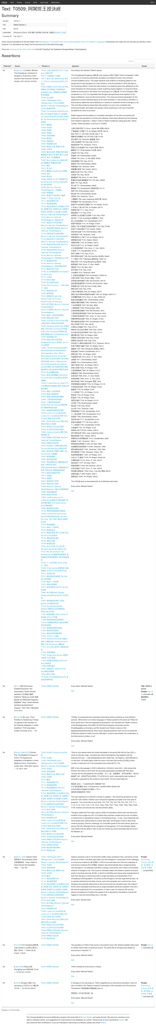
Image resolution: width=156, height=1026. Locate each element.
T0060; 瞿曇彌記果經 (49, 143)
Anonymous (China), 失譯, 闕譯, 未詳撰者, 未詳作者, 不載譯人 (147, 865)
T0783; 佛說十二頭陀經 (50, 581)
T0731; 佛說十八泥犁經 (50, 527)
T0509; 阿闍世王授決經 (50, 443)
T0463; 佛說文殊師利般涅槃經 (52, 396)
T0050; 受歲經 (46, 130)
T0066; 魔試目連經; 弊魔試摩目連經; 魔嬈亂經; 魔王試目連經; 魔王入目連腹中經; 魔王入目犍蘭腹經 (54, 155)
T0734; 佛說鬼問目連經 (50, 538)
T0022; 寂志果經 (47, 97)
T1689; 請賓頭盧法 (48, 666)
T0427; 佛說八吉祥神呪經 (50, 391)
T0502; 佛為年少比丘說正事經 (52, 426)
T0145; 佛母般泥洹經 (49, 260)
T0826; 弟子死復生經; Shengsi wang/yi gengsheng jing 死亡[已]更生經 (55, 595)
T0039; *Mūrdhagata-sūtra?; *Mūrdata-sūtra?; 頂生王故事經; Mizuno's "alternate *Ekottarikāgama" (55, 103)
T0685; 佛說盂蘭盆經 (49, 492)
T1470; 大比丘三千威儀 (50, 636)
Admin (152, 2)
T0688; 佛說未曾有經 (49, 494)
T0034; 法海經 (46, 758)
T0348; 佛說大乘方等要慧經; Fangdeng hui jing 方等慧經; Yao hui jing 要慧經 (54, 342)
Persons (19, 2)
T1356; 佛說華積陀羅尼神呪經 (52, 619)
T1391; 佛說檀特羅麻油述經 (51, 628)
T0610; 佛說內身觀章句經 (50, 473)
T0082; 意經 (45, 173)
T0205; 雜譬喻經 (47, 293)
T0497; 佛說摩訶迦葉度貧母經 (52, 410)
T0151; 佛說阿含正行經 (50, 269)
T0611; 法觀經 (46, 475)
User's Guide (44, 2)
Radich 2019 (19, 70)
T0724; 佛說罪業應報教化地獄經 (53, 511)
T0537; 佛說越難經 (48, 456)
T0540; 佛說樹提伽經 (49, 459)
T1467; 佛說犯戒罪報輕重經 (51, 633)
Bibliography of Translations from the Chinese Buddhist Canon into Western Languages (72, 41)
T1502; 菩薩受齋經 (48, 652)
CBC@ (4, 2)
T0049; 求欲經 (46, 127)
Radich (121, 1020)
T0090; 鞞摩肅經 (47, 192)
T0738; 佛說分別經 (48, 541)
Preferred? (7, 66)
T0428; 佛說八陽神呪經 (50, 394)
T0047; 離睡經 (46, 124)
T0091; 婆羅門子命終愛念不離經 (53, 195)
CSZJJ (17, 983)
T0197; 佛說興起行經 (49, 290)
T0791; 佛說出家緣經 (49, 584)
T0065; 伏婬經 (46, 149)
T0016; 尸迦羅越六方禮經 (50, 75)
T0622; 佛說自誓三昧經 (50, 483)
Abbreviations (55, 2)
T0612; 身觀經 (46, 478)
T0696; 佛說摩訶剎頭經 (50, 508)
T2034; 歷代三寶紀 (48, 674)
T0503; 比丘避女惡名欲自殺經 (52, 429)
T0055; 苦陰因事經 (48, 135)
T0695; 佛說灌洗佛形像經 (50, 847)
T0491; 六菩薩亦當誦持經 (50, 402)
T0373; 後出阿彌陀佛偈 (50, 372)
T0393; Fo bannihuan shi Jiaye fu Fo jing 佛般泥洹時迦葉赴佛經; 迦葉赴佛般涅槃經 (55, 386)
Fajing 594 (18, 966)
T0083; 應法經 (46, 176)
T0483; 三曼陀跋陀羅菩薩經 (51, 399)
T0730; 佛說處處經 (48, 524)
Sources (27, 2)
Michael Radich (86, 1017)
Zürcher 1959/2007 (22, 752)
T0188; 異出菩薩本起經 (50, 282)
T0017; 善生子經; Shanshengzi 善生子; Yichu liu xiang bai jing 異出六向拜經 (54, 81)
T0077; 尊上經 (46, 168)
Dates (35, 2)
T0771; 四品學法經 (48, 573)
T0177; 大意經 (46, 277)
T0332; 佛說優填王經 (49, 337)
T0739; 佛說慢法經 (48, 543)
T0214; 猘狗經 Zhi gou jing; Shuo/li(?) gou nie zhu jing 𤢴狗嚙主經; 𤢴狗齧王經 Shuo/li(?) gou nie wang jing (53, 299)
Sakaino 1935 (60, 32)
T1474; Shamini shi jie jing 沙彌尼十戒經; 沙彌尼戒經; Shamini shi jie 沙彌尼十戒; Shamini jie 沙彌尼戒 (54, 641)
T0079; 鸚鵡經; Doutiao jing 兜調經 (54, 171)
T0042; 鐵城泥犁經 (48, 108)
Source (17, 66)
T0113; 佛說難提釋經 (49, 203)
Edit (72, 491)
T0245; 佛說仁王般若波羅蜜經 (52, 315)
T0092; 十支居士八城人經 (50, 198)
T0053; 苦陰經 (46, 133)
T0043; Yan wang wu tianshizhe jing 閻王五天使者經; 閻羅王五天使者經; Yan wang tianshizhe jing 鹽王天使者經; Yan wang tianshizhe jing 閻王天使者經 (55, 116)
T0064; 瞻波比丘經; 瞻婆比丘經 (53, 146)
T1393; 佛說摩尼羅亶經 (50, 630)
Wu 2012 (18, 717)
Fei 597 (17, 945)
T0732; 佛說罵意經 (48, 530)
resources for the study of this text (21, 49)
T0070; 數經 (45, 165)
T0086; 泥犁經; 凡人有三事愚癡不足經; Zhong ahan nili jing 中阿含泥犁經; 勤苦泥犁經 (54, 182)
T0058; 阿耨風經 (47, 141)
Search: (131, 61)
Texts (12, 2)
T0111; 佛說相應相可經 (50, 201)
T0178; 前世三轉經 (48, 279)
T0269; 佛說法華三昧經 (50, 318)
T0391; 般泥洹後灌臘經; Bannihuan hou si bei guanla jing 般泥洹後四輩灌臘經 (54, 378)
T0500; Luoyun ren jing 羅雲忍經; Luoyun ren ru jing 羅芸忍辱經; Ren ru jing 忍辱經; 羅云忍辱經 (54, 416)
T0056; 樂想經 (46, 138)
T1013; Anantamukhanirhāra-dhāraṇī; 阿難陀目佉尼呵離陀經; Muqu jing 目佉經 (53, 609)
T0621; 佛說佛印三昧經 (50, 481)
